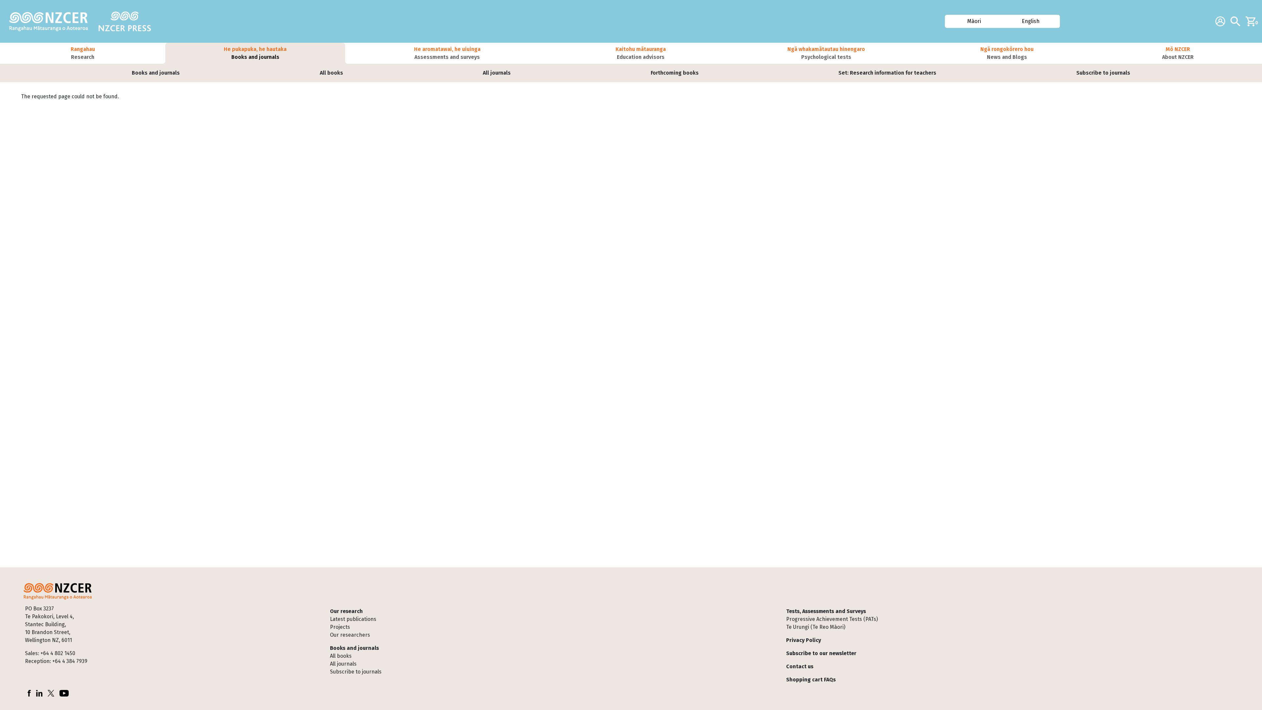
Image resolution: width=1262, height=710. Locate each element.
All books (331, 73)
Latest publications (353, 619)
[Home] (51, 21)
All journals (497, 73)
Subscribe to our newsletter (821, 653)
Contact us (799, 666)
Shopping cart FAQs (811, 679)
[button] (83, 53)
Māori (974, 21)
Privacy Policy (803, 640)
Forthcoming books (675, 73)
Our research (346, 611)
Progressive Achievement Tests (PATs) (832, 619)
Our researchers (350, 635)
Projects (340, 627)
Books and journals (156, 73)
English (1031, 21)
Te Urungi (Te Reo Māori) (815, 627)
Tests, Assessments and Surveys (826, 611)
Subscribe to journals (1103, 73)
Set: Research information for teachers (887, 73)
